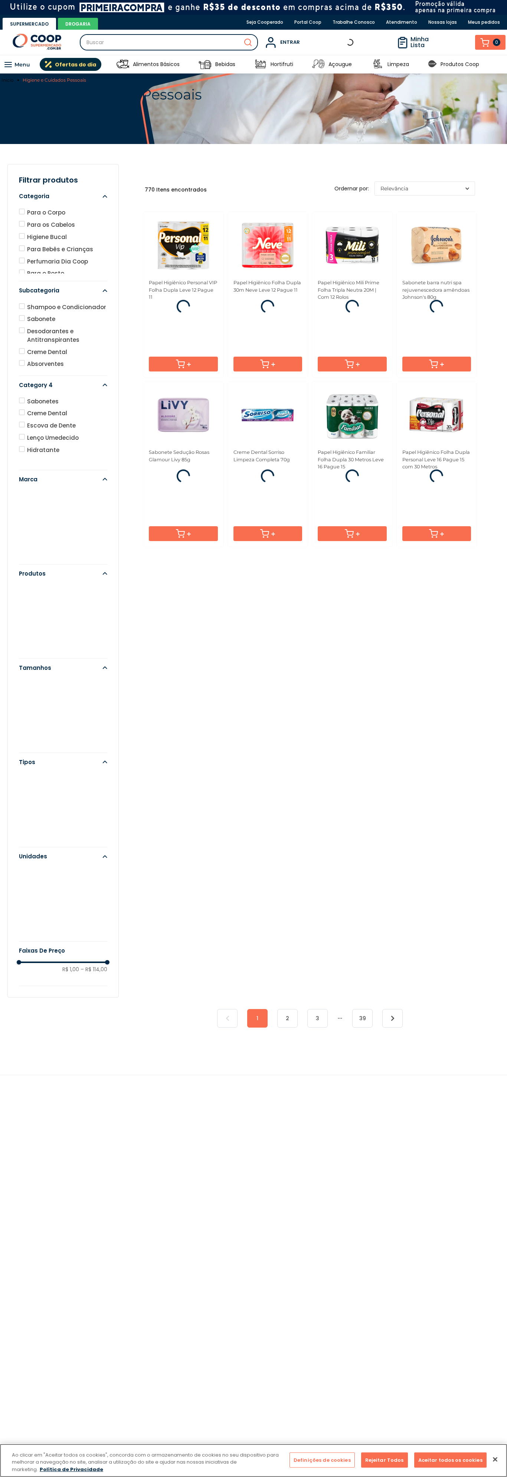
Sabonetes (43, 424)
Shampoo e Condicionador (66, 329)
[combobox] (169, 42)
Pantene (39, 554)
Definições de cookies (322, 1459)
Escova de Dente (51, 448)
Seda (34, 542)
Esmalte (39, 624)
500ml (36, 706)
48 (31, 895)
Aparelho (40, 636)
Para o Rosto (253, 167)
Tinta (34, 612)
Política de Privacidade (71, 1469)
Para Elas (440, 167)
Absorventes (45, 386)
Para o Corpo (160, 167)
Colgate (39, 530)
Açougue (340, 64)
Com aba (41, 825)
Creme (36, 648)
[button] (63, 218)
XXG (33, 755)
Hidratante (43, 472)
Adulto (37, 813)
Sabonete (41, 341)
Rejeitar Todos (384, 1459)
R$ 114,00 (94, 992)
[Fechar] (495, 1459)
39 (362, 1070)
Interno (37, 849)
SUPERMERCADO (29, 24)
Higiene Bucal (346, 167)
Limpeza (398, 64)
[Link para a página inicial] (8, 80)
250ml (36, 719)
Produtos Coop (460, 64)
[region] (253, 1460)
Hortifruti (282, 64)
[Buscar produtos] (248, 42)
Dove (34, 518)
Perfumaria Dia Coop (57, 284)
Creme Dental (47, 374)
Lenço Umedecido (53, 460)
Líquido (38, 801)
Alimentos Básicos (156, 64)
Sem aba (40, 837)
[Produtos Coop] (432, 64)
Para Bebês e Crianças (60, 271)
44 (31, 907)
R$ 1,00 (70, 992)
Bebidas (225, 64)
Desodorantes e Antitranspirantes (53, 358)
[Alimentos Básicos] (123, 64)
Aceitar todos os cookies (450, 1459)
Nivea (35, 566)
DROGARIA (78, 24)
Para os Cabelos (66, 167)
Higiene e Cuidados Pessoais (54, 80)
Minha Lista (437, 42)
